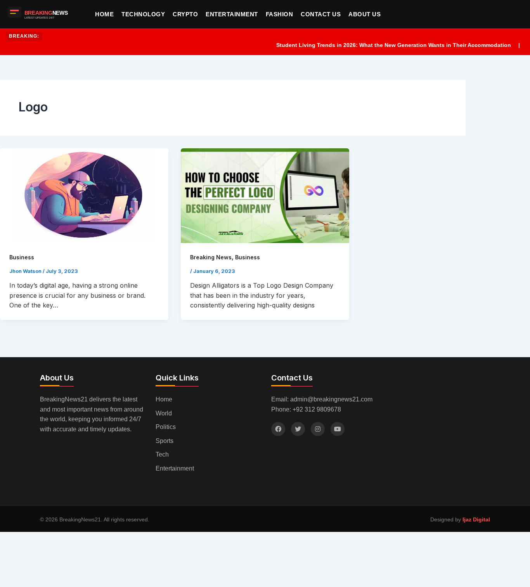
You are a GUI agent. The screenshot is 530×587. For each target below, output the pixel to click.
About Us (364, 14)
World (164, 413)
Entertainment (232, 14)
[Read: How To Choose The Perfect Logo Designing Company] (265, 195)
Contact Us (321, 14)
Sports (164, 441)
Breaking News (211, 257)
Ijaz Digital (476, 519)
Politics (166, 427)
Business (21, 257)
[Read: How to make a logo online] (84, 195)
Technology (143, 14)
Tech (162, 454)
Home (104, 14)
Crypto (185, 14)
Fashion (279, 14)
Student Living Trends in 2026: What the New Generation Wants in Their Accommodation (383, 45)
